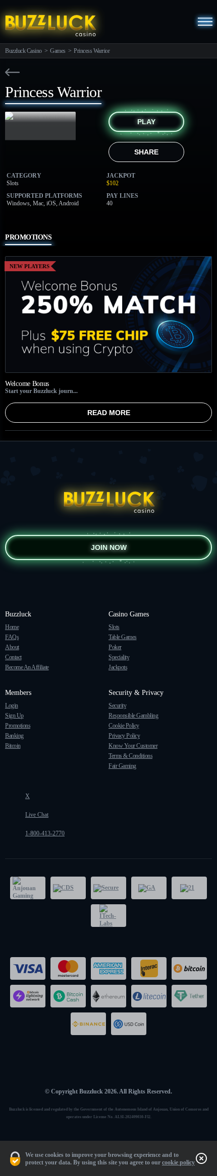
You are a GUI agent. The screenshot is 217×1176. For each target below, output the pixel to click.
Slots (114, 627)
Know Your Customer (132, 745)
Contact (13, 657)
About (12, 647)
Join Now (109, 547)
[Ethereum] (108, 996)
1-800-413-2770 (45, 833)
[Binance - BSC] (88, 1023)
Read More (108, 413)
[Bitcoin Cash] (68, 996)
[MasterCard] (68, 968)
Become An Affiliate (27, 667)
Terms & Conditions (130, 755)
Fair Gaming (122, 765)
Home (12, 627)
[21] (189, 888)
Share (146, 152)
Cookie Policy (123, 725)
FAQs (12, 637)
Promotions (17, 725)
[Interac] (149, 968)
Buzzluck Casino (23, 50)
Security (117, 705)
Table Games (122, 637)
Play (146, 122)
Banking (14, 735)
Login (11, 705)
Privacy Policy (124, 735)
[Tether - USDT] (189, 996)
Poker (115, 647)
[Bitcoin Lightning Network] (27, 996)
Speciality (118, 657)
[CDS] (68, 888)
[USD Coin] (128, 1023)
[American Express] (108, 968)
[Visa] (27, 968)
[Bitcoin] (189, 968)
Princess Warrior (92, 50)
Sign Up (14, 715)
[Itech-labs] (108, 915)
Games (58, 50)
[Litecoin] (149, 996)
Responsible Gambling (133, 715)
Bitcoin (13, 745)
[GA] (149, 888)
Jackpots (117, 667)
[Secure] (108, 888)
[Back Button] (12, 72)
